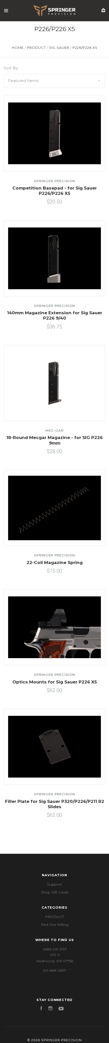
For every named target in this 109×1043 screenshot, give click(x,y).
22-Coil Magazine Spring (55, 562)
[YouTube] (61, 1009)
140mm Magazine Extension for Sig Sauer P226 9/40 (54, 315)
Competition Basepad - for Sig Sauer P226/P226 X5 (54, 190)
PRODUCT (54, 916)
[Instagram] (50, 1009)
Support (54, 884)
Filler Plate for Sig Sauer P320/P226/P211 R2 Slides (54, 804)
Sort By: (11, 68)
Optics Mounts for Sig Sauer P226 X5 (54, 681)
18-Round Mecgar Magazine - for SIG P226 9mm (54, 440)
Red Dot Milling (54, 924)
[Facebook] (41, 1009)
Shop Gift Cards (54, 892)
